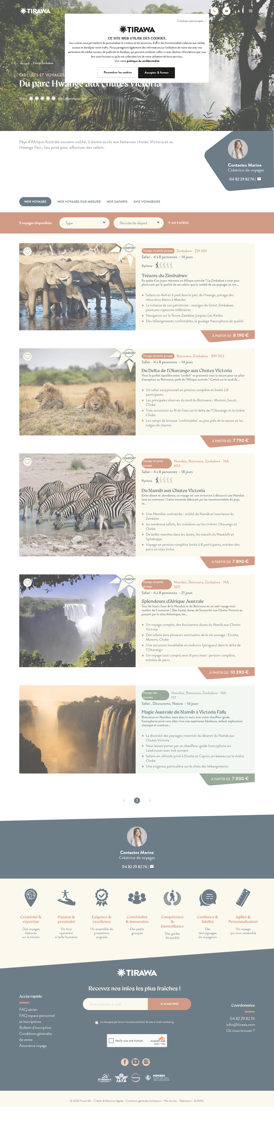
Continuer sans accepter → (192, 21)
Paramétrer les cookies (118, 72)
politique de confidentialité (143, 61)
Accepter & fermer (156, 72)
